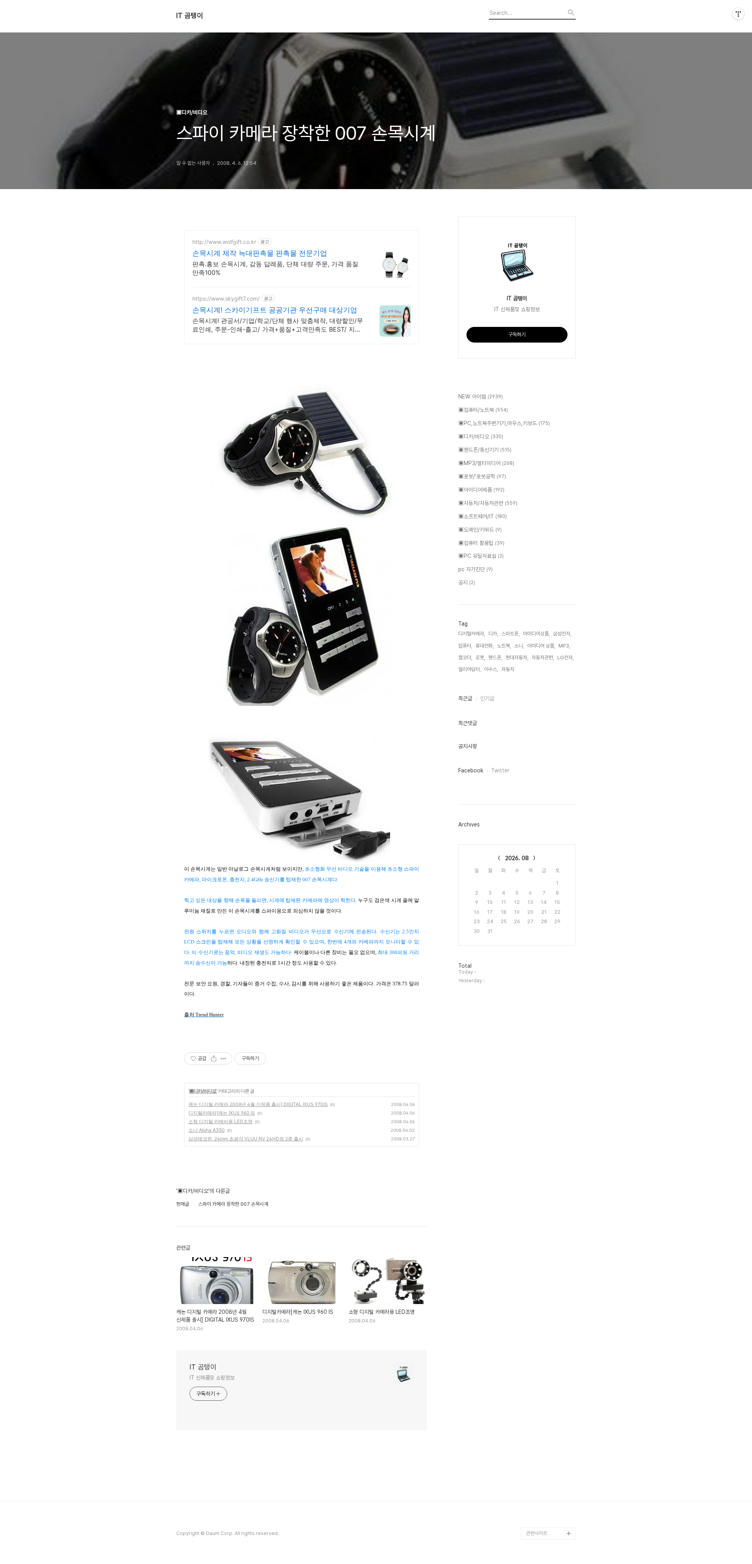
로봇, (480, 657)
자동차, (508, 669)
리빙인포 (535, 1483)
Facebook (470, 770)
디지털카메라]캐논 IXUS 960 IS (221, 1113)
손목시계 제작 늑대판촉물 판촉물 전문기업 (259, 253)
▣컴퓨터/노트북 (483, 410)
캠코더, (465, 657)
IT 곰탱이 (189, 16)
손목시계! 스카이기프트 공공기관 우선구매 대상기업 (274, 310)
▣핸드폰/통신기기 (485, 450)
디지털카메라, (471, 634)
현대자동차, (517, 657)
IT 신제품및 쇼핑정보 (212, 1378)
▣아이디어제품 (481, 490)
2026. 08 (517, 858)
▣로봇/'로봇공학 (482, 476)
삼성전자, (562, 634)
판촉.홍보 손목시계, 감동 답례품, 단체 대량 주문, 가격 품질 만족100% (275, 268)
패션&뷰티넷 (538, 1496)
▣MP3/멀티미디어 (486, 463)
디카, (493, 634)
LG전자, (565, 657)
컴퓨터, (465, 646)
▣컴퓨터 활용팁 (481, 543)
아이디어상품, (536, 634)
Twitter (500, 770)
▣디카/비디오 (203, 1091)
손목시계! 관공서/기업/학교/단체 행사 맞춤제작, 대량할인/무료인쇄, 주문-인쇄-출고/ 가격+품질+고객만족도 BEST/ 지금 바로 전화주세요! (277, 325)
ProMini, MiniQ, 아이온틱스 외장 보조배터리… (550, 1514)
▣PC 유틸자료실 (481, 556)
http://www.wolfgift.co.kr (224, 241)
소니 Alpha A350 (206, 1130)
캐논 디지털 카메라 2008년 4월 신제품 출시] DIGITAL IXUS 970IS (258, 1104)
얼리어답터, (469, 669)
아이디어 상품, (541, 646)
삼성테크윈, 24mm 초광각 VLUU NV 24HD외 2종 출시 (245, 1139)
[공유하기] (214, 1058)
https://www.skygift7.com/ (226, 298)
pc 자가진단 (475, 569)
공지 (466, 582)
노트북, (504, 646)
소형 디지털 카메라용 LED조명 (220, 1121)
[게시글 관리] (223, 1058)
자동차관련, (542, 657)
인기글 (487, 698)
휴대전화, (484, 646)
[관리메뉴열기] (738, 14)
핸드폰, (495, 657)
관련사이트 (537, 1533)
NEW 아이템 (480, 396)
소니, (519, 646)
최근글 (465, 698)
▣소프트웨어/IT (482, 516)
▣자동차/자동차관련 (487, 503)
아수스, (491, 669)
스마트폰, (510, 634)
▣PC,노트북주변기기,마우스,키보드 (504, 423)
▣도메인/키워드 (480, 530)
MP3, (564, 646)
